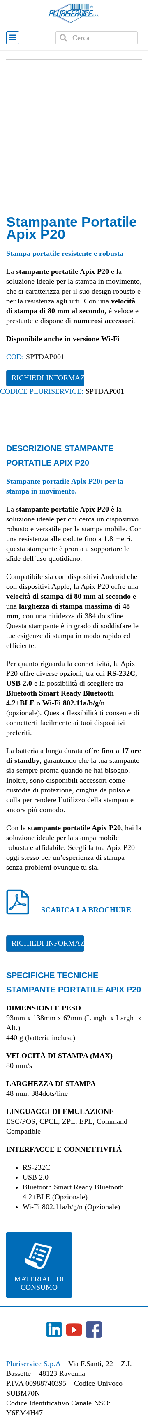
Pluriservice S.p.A (34, 1363)
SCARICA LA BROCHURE (86, 910)
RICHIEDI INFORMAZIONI (48, 378)
